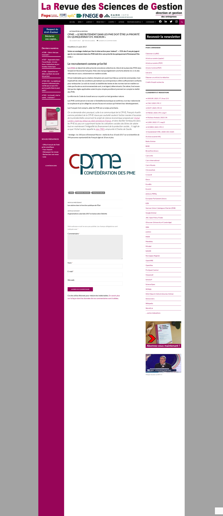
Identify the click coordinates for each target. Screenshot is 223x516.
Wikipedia (149, 303)
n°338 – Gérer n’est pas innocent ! (50, 53)
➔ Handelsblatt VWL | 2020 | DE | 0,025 (160, 132)
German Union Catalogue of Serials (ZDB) (160, 208)
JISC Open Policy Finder (154, 218)
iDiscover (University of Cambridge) (159, 222)
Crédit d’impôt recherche (155, 82)
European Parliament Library (156, 199)
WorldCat (149, 308)
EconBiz (148, 184)
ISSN (147, 227)
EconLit (148, 189)
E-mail (71, 271)
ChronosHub (150, 170)
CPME (72, 68)
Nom (70, 263)
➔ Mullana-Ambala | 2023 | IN (156, 117)
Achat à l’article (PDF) (153, 68)
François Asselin (98, 192)
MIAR (148, 237)
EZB (147, 203)
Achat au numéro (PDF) (154, 63)
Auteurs (121, 22)
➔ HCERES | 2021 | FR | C (155, 127)
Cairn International (152, 160)
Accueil (72, 22)
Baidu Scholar (151, 141)
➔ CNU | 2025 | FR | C (153, 103)
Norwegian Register (153, 256)
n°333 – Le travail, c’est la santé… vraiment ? (51, 96)
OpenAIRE (149, 260)
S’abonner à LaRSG (152, 54)
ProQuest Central (152, 270)
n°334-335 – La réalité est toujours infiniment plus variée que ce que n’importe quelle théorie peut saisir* (51, 85)
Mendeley (149, 241)
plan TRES (100, 129)
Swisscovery (150, 299)
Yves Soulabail (89, 41)
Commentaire (74, 233)
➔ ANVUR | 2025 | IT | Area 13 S (157, 98)
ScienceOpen (150, 284)
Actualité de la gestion (78, 31)
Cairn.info (149, 156)
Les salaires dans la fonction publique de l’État (84, 204)
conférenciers (51, 165)
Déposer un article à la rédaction (157, 77)
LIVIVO (148, 232)
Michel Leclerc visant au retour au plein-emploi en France (104, 119)
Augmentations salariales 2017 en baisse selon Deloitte (87, 212)
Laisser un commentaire (108, 41)
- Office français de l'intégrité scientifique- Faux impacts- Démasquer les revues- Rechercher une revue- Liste (51, 151)
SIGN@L (149, 289)
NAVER (148, 251)
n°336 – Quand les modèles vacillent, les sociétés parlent (50, 73)
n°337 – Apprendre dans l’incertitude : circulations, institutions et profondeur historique (51, 63)
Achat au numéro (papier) (155, 58)
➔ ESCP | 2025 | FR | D (154, 108)
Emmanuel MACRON (82, 192)
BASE (148, 146)
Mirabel (148, 246)
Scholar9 (149, 280)
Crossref (149, 175)
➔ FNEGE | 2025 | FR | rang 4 (156, 113)
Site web (71, 280)
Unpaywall (149, 275)
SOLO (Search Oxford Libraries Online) (159, 294)
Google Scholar (151, 213)
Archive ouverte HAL (153, 137)
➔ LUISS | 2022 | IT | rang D (155, 122)
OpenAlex (149, 265)
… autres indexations (153, 313)
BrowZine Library (152, 151)
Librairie (149, 73)
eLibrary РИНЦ (151, 194)
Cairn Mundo (150, 165)
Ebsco (148, 179)
